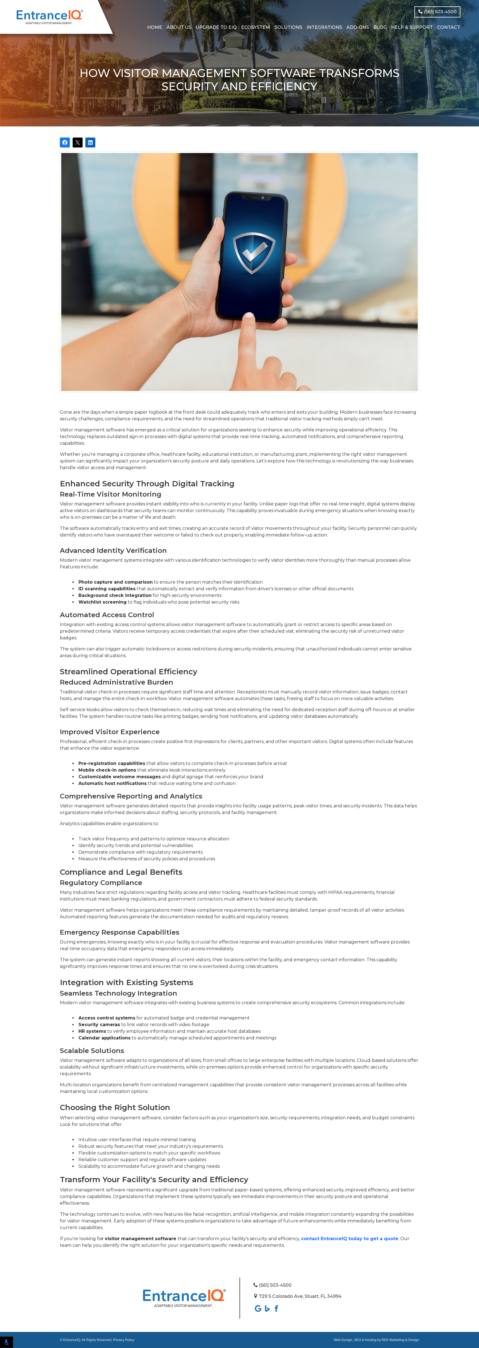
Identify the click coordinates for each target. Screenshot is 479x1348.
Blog (380, 27)
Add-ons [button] (357, 27)
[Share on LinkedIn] (90, 142)
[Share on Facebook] (65, 142)
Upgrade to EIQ (216, 27)
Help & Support (412, 27)
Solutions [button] (288, 27)
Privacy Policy (123, 1340)
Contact (448, 27)
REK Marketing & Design (400, 1340)
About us (179, 27)
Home (154, 27)
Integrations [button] (324, 27)
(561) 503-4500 (440, 11)
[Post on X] (78, 142)
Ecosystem (255, 27)
